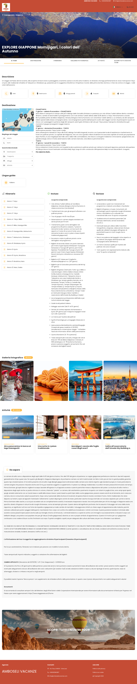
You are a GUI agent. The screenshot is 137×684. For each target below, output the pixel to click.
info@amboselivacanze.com (124, 1)
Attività (101, 61)
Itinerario (58, 61)
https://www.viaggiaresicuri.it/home (40, 593)
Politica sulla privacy (99, 668)
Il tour (14, 61)
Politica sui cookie (98, 672)
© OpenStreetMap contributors (11, 109)
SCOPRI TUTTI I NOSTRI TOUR (122, 62)
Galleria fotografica (79, 61)
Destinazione (35, 61)
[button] (2, 62)
